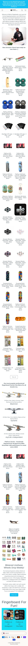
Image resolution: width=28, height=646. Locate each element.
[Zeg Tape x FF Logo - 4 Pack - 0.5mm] (20, 126)
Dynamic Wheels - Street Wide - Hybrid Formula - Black (8, 241)
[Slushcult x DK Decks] (20, 189)
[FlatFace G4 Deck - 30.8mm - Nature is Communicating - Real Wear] (8, 319)
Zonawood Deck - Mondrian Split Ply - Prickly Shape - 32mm (7, 306)
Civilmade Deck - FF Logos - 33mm (7, 368)
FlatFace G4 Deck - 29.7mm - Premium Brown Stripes (8, 176)
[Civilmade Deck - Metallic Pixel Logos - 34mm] (20, 360)
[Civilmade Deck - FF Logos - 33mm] (8, 360)
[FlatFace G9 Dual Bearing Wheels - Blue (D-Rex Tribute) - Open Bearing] (8, 104)
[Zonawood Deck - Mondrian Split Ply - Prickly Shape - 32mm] (8, 297)
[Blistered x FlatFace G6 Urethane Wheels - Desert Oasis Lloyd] (8, 189)
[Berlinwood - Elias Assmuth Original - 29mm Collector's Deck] (8, 82)
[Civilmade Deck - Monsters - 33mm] (20, 341)
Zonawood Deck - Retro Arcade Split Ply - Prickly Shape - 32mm (8, 285)
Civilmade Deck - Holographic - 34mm (8, 349)
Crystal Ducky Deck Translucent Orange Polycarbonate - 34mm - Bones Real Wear (20, 328)
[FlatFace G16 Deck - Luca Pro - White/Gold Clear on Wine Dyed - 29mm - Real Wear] (20, 167)
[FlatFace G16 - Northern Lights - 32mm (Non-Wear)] (8, 146)
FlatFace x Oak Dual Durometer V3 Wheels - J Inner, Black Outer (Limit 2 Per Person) (20, 114)
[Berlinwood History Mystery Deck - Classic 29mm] (20, 59)
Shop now (14, 594)
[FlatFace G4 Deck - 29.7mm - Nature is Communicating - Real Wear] (20, 297)
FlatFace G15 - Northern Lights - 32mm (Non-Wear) (20, 155)
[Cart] (25, 10)
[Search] (22, 10)
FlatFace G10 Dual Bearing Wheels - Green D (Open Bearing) (20, 92)
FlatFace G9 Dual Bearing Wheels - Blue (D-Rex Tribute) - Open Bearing (7, 114)
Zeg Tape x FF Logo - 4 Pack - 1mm (8, 134)
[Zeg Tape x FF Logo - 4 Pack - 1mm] (8, 126)
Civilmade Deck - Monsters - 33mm (20, 349)
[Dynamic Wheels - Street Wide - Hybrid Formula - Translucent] (20, 209)
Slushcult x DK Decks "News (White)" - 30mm (20, 197)
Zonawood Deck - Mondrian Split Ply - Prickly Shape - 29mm (20, 285)
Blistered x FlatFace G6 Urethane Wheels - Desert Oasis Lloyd (7, 198)
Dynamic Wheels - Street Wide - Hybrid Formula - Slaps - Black (8, 263)
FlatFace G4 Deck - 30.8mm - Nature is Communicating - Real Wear (7, 328)
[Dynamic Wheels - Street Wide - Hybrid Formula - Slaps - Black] (8, 254)
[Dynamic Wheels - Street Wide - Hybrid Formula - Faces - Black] (8, 209)
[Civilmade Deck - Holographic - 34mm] (8, 341)
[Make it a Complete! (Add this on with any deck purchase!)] (14, 521)
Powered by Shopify (14, 644)
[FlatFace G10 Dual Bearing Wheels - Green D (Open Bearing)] (20, 82)
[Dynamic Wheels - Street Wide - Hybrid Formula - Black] (8, 232)
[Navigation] (2, 10)
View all (14, 377)
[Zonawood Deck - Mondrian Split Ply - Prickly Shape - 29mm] (20, 276)
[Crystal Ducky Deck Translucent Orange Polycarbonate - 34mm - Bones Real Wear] (20, 319)
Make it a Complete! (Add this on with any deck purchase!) (14, 530)
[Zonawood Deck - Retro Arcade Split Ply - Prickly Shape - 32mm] (8, 276)
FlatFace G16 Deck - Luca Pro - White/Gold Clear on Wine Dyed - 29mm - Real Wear (20, 176)
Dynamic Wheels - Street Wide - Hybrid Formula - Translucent (20, 218)
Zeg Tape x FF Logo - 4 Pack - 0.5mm (20, 134)
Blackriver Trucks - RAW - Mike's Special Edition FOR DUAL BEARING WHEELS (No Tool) (7, 69)
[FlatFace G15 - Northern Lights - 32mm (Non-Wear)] (20, 146)
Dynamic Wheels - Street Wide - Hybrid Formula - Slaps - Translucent (20, 241)
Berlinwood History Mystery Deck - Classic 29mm (20, 68)
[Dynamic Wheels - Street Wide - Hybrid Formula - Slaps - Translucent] (20, 232)
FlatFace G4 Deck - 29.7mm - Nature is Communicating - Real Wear (20, 306)
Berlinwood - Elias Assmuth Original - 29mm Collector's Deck (8, 91)
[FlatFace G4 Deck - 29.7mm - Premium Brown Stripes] (8, 167)
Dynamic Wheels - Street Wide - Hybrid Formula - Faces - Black (8, 219)
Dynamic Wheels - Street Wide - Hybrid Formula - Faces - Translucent (20, 263)
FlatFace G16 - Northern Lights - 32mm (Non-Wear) (7, 155)
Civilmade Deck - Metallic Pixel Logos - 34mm (20, 369)
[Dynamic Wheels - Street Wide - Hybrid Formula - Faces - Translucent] (20, 254)
